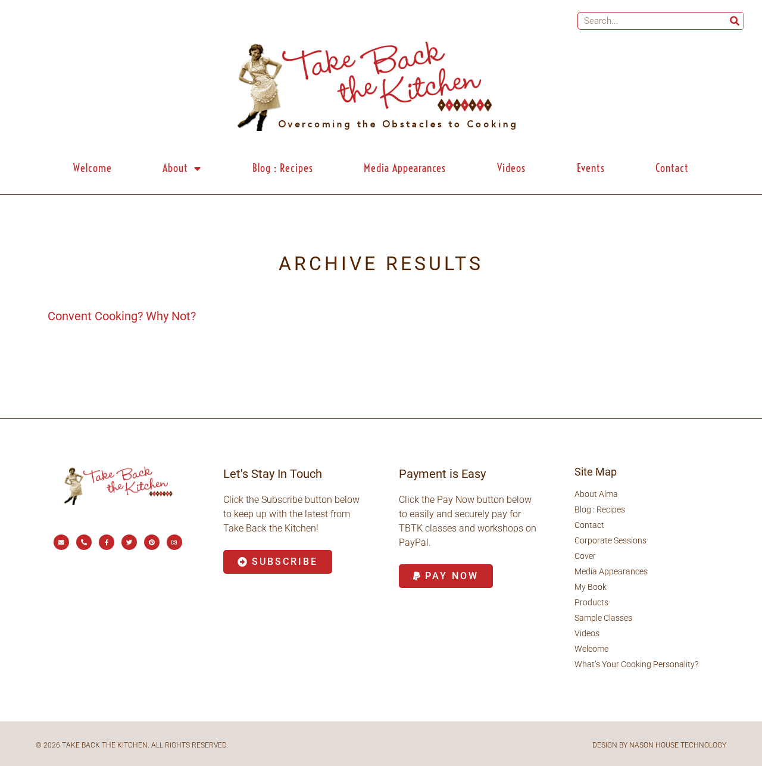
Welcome (92, 168)
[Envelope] (61, 542)
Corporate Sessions (610, 540)
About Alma (596, 494)
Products (591, 602)
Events (591, 168)
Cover (585, 556)
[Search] (735, 20)
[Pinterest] (152, 542)
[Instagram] (174, 542)
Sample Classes (603, 618)
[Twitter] (129, 542)
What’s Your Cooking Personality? (636, 664)
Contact (672, 168)
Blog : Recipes (282, 168)
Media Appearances (405, 168)
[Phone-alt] (84, 542)
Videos (511, 168)
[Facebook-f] (106, 542)
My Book (590, 587)
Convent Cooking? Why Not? (122, 316)
